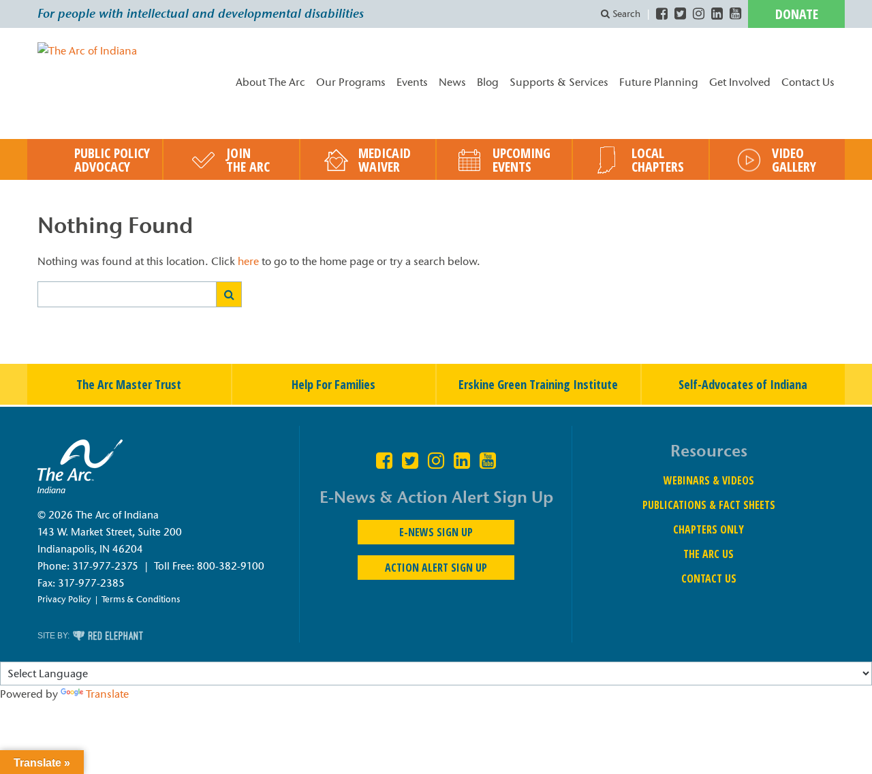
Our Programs (351, 82)
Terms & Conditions (141, 598)
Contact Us (808, 82)
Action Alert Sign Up (436, 567)
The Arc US (708, 553)
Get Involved (739, 82)
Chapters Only (708, 529)
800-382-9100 (230, 566)
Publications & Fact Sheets (708, 504)
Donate (796, 14)
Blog (488, 82)
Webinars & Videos (709, 480)
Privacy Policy (64, 598)
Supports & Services (559, 82)
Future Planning (658, 82)
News (452, 82)
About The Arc (270, 82)
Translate (107, 693)
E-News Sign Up (436, 532)
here (248, 261)
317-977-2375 (105, 566)
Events (412, 82)
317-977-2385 (91, 583)
